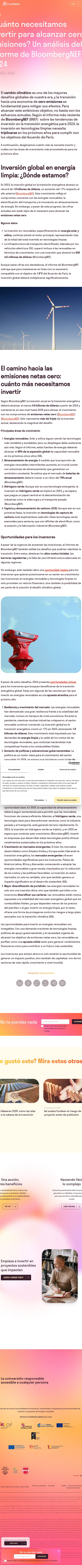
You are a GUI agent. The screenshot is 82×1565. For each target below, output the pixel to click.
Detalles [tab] (41, 769)
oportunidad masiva (56, 570)
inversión (11, 73)
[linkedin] (19, 983)
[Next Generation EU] (16, 1447)
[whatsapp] (62, 983)
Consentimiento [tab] (14, 769)
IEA (39, 456)
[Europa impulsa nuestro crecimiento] (45, 1425)
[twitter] (36, 983)
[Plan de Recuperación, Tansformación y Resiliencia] (55, 1447)
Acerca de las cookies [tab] (68, 769)
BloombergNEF (24, 193)
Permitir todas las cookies (67, 800)
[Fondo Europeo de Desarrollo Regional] (64, 1425)
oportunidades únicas (63, 682)
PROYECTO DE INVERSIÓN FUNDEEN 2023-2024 (36, 1417)
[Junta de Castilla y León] (26, 1425)
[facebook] (28, 983)
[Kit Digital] (35, 1447)
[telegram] (53, 983)
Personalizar (39, 800)
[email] (45, 983)
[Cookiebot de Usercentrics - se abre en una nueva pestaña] (70, 763)
